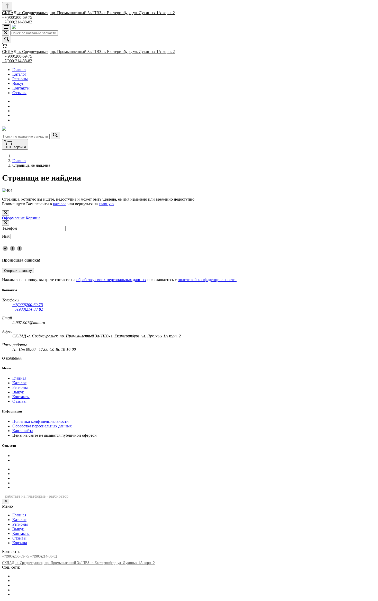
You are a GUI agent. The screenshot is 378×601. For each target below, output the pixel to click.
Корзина (33, 218)
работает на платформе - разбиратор (36, 496)
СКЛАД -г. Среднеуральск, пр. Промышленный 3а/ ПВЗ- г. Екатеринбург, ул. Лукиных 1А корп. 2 (88, 13)
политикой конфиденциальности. (207, 279)
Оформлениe (13, 218)
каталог (59, 204)
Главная (19, 69)
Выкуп (18, 83)
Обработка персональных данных (42, 426)
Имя (6, 236)
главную (106, 204)
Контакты (21, 88)
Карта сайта (22, 430)
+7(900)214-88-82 (17, 22)
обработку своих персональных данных (111, 279)
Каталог (19, 74)
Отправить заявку (18, 271)
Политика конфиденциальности (40, 421)
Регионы (20, 79)
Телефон (9, 228)
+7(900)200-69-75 (17, 17)
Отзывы (19, 93)
